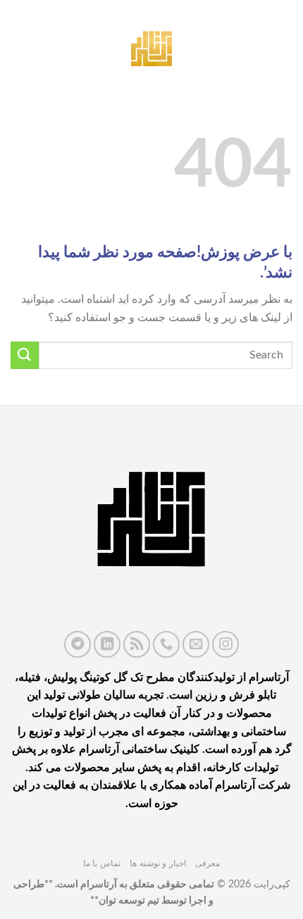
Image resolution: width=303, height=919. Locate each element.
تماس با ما (101, 863)
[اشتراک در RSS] (136, 644)
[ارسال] (25, 355)
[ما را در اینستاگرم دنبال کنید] (225, 644)
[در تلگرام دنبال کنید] (77, 644)
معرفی (207, 863)
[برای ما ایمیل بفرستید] (196, 644)
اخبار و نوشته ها (158, 863)
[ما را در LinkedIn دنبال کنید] (107, 644)
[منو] (284, 45)
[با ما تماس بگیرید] (166, 644)
